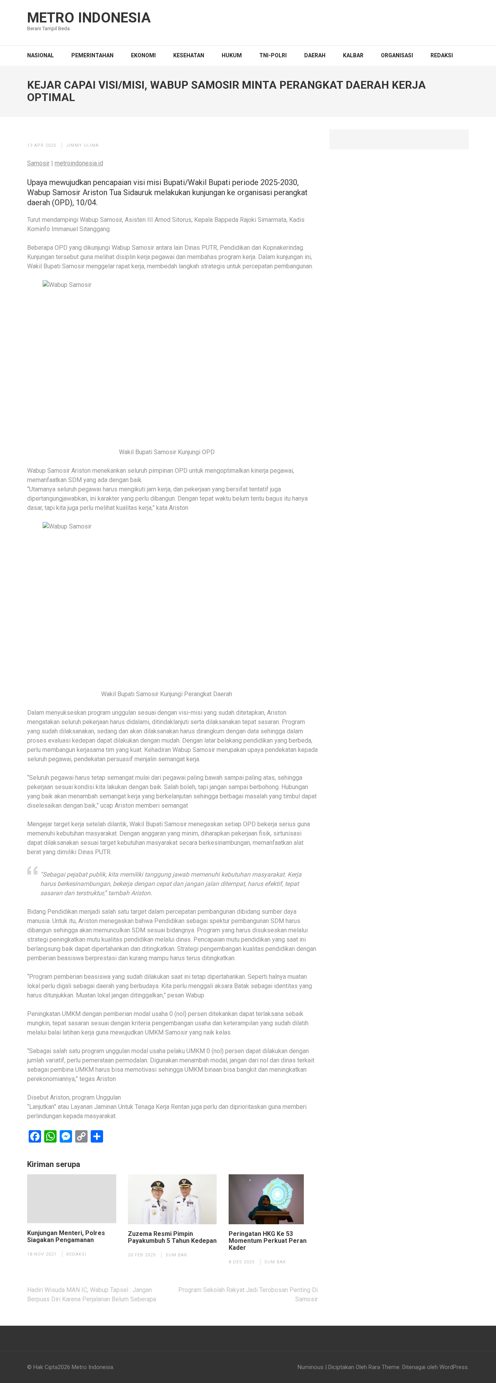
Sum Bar (176, 1255)
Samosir (38, 163)
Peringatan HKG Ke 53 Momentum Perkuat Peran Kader (268, 1240)
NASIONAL (40, 55)
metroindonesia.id (79, 163)
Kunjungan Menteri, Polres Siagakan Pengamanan (66, 1237)
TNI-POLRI (273, 55)
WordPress (453, 1367)
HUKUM (232, 55)
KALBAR (353, 55)
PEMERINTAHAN (92, 55)
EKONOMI (143, 55)
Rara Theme (384, 1367)
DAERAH (315, 55)
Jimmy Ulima (82, 145)
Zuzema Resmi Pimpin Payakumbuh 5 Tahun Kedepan (172, 1237)
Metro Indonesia (89, 18)
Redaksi (442, 55)
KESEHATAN (188, 55)
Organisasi (397, 55)
